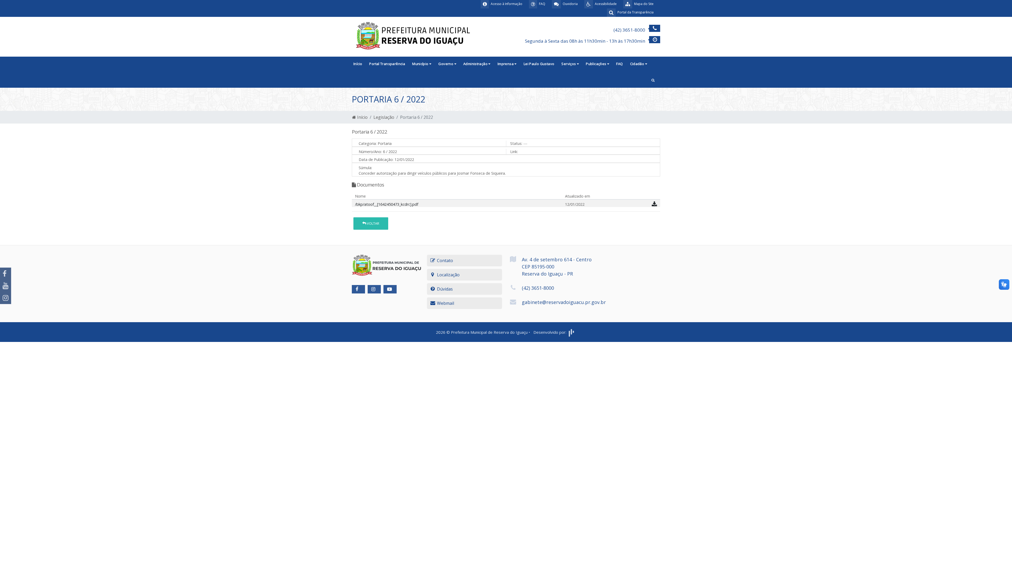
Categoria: (368, 143)
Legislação (383, 117)
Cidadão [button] (637, 63)
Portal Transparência (387, 63)
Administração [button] (475, 63)
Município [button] (420, 63)
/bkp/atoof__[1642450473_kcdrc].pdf (386, 204)
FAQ (619, 63)
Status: (516, 143)
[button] (653, 79)
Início (357, 63)
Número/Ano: (370, 151)
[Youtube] (5, 286)
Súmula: (365, 167)
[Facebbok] (358, 289)
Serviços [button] (569, 63)
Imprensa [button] (506, 63)
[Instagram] (5, 298)
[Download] (654, 204)
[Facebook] (5, 274)
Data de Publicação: (376, 159)
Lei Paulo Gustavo (539, 63)
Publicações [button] (596, 63)
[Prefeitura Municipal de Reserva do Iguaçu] (414, 36)
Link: (514, 151)
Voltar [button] (372, 223)
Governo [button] (446, 63)
